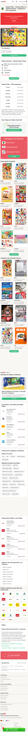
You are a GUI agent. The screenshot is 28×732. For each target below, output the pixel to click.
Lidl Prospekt (3, 699)
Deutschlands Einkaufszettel (6, 704)
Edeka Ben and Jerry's (19, 471)
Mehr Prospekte (14, 254)
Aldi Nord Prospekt (4, 695)
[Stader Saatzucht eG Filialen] (24, 615)
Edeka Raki (4, 478)
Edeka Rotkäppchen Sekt (18, 481)
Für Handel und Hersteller (6, 679)
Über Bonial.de (3, 677)
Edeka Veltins (5, 487)
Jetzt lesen (14, 398)
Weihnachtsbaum (21, 456)
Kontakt (15, 725)
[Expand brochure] (14, 37)
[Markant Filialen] (4, 620)
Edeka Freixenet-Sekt (7, 471)
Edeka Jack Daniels (6, 465)
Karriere (2, 681)
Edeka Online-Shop (14, 478)
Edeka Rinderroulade (6, 468)
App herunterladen (4, 708)
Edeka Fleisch (13, 484)
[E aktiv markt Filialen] (10, 604)
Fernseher (13, 456)
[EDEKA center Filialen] (10, 615)
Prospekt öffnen (14, 55)
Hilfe (1, 723)
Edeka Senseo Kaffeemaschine (9, 490)
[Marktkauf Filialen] (17, 593)
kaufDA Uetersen (5, 666)
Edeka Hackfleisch (15, 487)
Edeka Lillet (5, 484)
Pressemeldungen (4, 709)
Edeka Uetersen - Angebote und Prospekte (12, 643)
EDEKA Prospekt (4, 686)
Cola (7, 456)
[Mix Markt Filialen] (24, 599)
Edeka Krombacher (6, 481)
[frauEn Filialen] (17, 599)
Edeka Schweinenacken (7, 474)
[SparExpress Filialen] (10, 620)
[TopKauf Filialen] (10, 599)
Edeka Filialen (4, 667)
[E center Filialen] (24, 593)
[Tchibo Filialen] (17, 610)
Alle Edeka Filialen (14, 78)
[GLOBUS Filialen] (10, 610)
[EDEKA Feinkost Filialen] (4, 615)
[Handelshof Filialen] (24, 610)
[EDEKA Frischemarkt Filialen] (24, 604)
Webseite (7, 72)
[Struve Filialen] (4, 604)
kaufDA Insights (4, 706)
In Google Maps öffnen (14, 130)
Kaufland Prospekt (4, 688)
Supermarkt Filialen (19, 666)
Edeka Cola (16, 468)
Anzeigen (24, 4)
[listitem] (7, 173)
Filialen (11, 666)
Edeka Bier (15, 465)
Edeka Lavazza (21, 484)
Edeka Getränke (18, 474)
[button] (14, 41)
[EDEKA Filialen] (10, 593)
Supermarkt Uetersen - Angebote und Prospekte (13, 648)
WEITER (14, 21)
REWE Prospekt (4, 690)
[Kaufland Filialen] (4, 593)
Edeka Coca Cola (6, 494)
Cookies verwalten (18, 726)
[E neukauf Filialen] (17, 604)
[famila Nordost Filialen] (4, 610)
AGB (1, 726)
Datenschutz (3, 725)
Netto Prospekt (4, 697)
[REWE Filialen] (4, 599)
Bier (3, 456)
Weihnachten (5, 459)
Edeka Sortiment (6, 645)
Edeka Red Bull (15, 494)
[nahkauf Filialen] (17, 615)
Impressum (16, 723)
